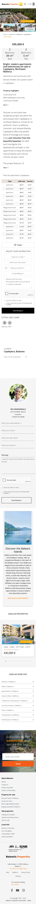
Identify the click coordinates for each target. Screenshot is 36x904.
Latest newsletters (7, 837)
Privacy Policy (25, 872)
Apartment (11, 34)
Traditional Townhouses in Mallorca (15, 701)
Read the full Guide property (18, 598)
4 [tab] (15, 661)
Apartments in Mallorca (10, 691)
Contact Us (5, 785)
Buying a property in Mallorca (11, 807)
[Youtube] (17, 890)
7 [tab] (24, 661)
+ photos (29, 29)
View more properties (12, 357)
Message (5, 455)
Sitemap (18, 876)
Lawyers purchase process (10, 817)
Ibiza (7, 872)
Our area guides (7, 831)
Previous (1, 642)
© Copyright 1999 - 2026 (18, 898)
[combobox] (6, 268)
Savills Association (7, 788)
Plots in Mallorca (8, 710)
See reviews (15, 884)
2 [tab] (9, 661)
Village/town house (9, 208)
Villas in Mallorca (8, 686)
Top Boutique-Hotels (8, 834)
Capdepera (27, 34)
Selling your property (8, 815)
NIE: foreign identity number (10, 804)
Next (33, 642)
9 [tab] (30, 661)
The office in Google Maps (18, 869)
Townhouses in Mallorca (10, 715)
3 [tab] (12, 661)
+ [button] (29, 4)
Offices (4, 782)
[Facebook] (12, 890)
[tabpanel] (18, 641)
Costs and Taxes (7, 801)
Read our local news (8, 828)
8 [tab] (27, 661)
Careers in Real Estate (8, 790)
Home (5, 34)
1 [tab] (6, 661)
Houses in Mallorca (8, 682)
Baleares (19, 34)
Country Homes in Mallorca (11, 705)
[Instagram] (24, 890)
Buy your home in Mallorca (10, 798)
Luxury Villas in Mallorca (10, 696)
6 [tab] (21, 661)
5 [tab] (18, 661)
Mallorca (15, 872)
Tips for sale (6, 820)
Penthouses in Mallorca (10, 720)
